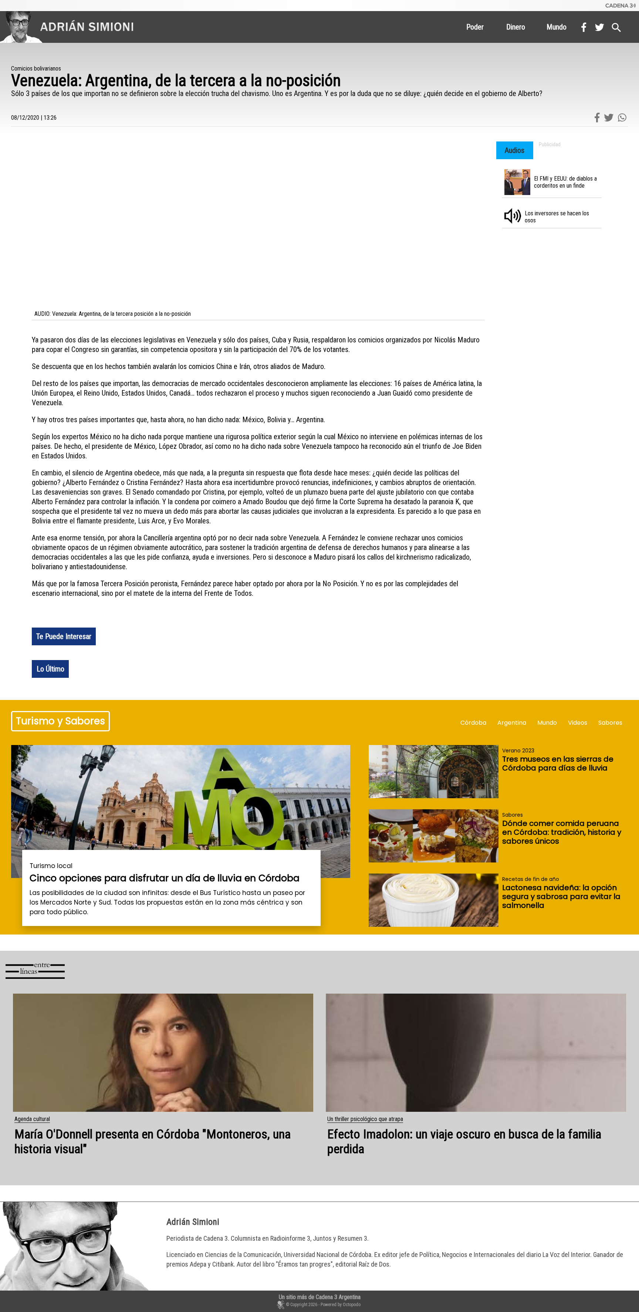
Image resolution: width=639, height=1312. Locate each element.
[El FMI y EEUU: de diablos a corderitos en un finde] (554, 184)
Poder (475, 27)
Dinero (515, 27)
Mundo (557, 27)
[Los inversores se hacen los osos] (554, 219)
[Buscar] (616, 26)
